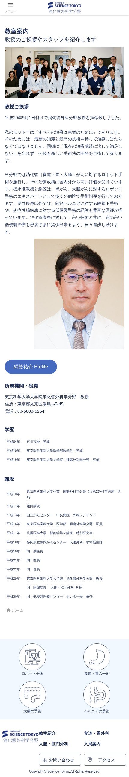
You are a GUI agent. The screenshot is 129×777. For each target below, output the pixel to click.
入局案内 (92, 743)
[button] (116, 698)
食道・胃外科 (96, 733)
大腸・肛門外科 (53, 743)
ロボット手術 (32, 673)
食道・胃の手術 (97, 673)
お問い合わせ (61, 760)
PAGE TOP (119, 748)
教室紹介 (47, 733)
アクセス (106, 760)
